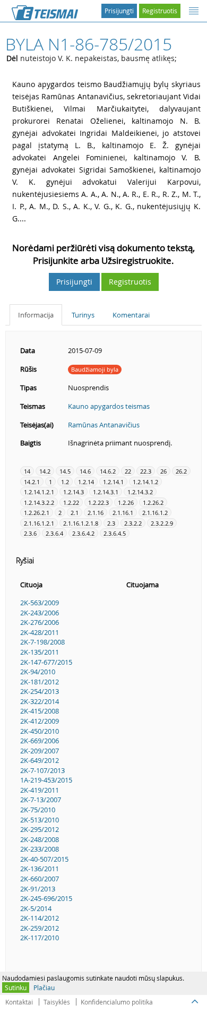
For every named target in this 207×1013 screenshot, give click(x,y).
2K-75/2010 (37, 809)
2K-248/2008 (39, 839)
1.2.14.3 (73, 492)
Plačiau (44, 987)
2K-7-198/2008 (42, 642)
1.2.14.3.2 (140, 492)
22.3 (145, 471)
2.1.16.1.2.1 (39, 523)
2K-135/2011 (39, 652)
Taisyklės (57, 1002)
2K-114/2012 (39, 918)
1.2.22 (71, 502)
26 (163, 471)
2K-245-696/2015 (46, 898)
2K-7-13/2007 (40, 799)
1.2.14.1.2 (145, 482)
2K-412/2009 (39, 721)
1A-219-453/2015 (46, 780)
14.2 (44, 471)
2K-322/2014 (39, 701)
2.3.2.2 (133, 523)
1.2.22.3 (98, 502)
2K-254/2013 (39, 691)
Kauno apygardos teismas (109, 406)
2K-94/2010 (37, 671)
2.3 (111, 523)
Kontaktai (19, 1002)
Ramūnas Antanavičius (104, 425)
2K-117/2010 (39, 937)
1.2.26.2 (153, 502)
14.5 (65, 471)
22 (128, 471)
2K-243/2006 (39, 612)
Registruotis (159, 10)
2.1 (75, 513)
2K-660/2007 (39, 878)
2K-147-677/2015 (46, 662)
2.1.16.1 (123, 513)
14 (27, 471)
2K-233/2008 (39, 849)
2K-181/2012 (39, 681)
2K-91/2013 (37, 889)
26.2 (181, 471)
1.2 (65, 482)
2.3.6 (30, 533)
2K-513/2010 (39, 820)
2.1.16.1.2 (155, 513)
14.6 (85, 471)
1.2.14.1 (113, 482)
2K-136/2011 (39, 868)
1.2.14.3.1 (105, 492)
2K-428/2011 (39, 632)
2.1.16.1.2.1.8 (80, 523)
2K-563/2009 (39, 602)
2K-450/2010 (39, 731)
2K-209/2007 (39, 751)
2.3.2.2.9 (162, 523)
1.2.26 (126, 502)
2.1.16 (96, 513)
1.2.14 (86, 482)
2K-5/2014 (35, 908)
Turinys (83, 315)
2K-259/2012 (39, 928)
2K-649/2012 (39, 760)
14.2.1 (32, 482)
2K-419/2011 (39, 790)
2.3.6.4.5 (115, 533)
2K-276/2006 (39, 622)
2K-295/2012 (39, 829)
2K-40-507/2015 (44, 859)
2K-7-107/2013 (42, 770)
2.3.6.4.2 (83, 533)
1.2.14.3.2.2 (39, 502)
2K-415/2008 (39, 711)
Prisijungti (119, 10)
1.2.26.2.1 (36, 513)
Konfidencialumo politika (117, 1002)
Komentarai (131, 315)
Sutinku (16, 987)
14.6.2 (108, 471)
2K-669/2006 (39, 740)
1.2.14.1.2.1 (39, 492)
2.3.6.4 (54, 533)
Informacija (36, 315)
